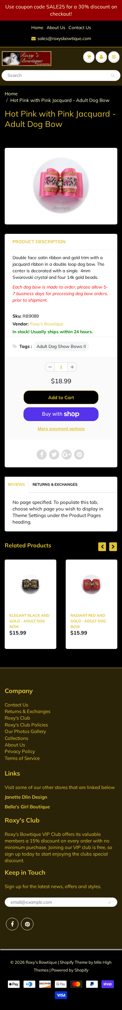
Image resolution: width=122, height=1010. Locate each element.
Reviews (16, 484)
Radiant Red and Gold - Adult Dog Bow (88, 621)
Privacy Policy (20, 751)
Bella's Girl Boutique (27, 807)
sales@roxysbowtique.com (64, 38)
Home (37, 27)
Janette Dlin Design (26, 797)
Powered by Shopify (70, 969)
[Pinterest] (27, 924)
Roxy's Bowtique (47, 324)
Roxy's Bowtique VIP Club (33, 834)
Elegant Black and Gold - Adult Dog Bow (29, 621)
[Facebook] (12, 924)
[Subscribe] (109, 902)
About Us (56, 27)
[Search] (113, 76)
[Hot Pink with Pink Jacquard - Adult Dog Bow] (61, 185)
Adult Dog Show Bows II (61, 346)
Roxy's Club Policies (26, 725)
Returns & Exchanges (55, 484)
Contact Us (80, 27)
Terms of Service (22, 758)
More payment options (61, 428)
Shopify (67, 962)
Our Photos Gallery (25, 731)
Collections (16, 738)
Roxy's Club (17, 718)
